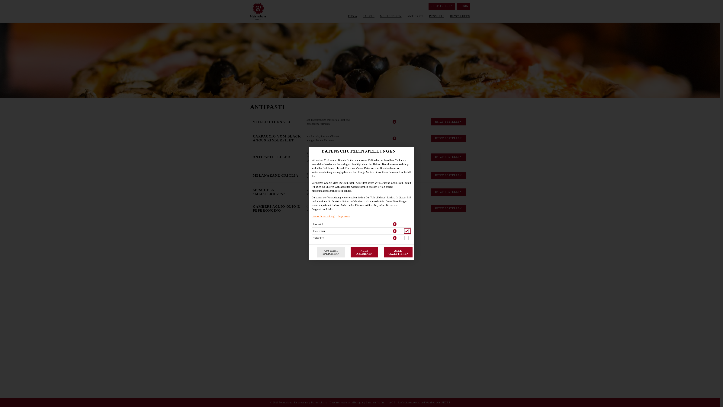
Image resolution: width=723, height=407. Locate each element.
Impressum (344, 216)
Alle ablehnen (364, 252)
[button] (395, 224)
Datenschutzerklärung (323, 216)
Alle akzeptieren (398, 252)
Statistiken (318, 238)
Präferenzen (319, 231)
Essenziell (318, 224)
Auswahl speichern (331, 252)
